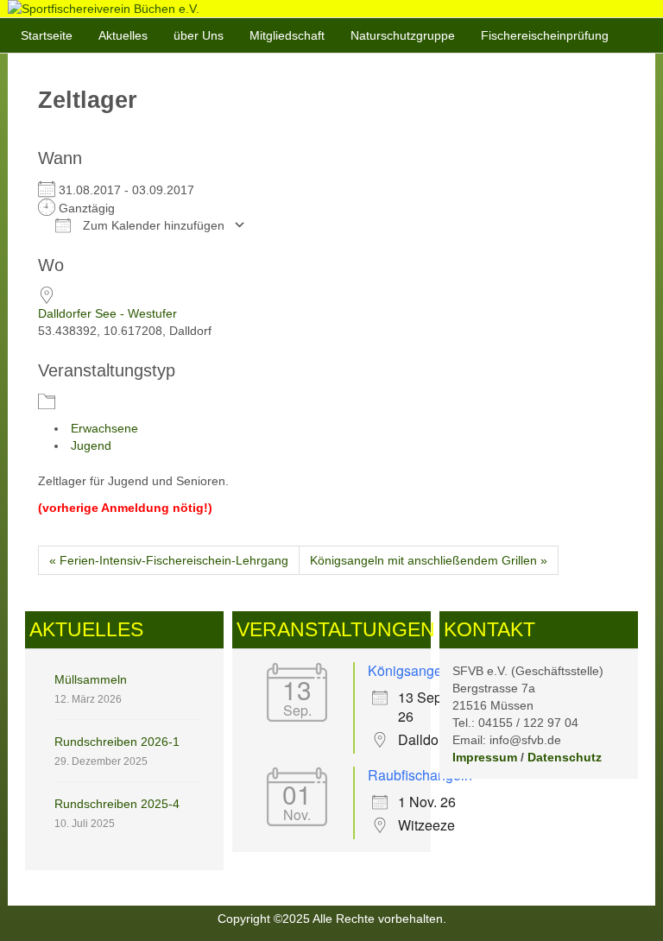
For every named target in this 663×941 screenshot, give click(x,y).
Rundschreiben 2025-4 (117, 804)
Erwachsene (104, 428)
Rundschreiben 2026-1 (117, 741)
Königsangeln (410, 670)
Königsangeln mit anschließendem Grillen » (428, 560)
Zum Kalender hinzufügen (151, 225)
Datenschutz (564, 757)
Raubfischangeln (420, 775)
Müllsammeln (90, 679)
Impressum (484, 757)
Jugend (91, 445)
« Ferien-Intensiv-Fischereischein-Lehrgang (168, 560)
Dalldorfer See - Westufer (107, 313)
